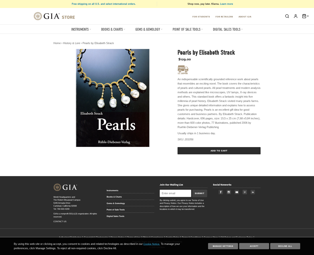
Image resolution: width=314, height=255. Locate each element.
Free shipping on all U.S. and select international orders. (104, 4)
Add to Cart (219, 150)
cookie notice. (151, 243)
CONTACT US (59, 221)
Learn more (226, 4)
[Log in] (294, 16)
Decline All (285, 246)
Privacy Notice (170, 203)
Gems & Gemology (116, 203)
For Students (201, 16)
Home (57, 43)
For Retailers (224, 16)
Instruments (112, 190)
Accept (254, 246)
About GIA (245, 16)
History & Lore (71, 43)
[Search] (285, 16)
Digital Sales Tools (115, 216)
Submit (200, 193)
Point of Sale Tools (116, 210)
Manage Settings (223, 246)
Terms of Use (198, 200)
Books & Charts (114, 197)
